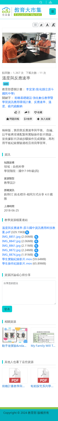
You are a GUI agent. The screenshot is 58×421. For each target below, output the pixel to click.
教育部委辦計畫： (13, 89)
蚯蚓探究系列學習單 (43, 386)
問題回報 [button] (14, 119)
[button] (38, 112)
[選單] (52, 11)
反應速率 (40, 102)
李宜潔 (31, 89)
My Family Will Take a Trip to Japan (43, 346)
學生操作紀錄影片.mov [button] (17, 263)
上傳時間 (9, 206)
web (6, 83)
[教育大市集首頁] (22, 11)
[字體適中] (47, 25)
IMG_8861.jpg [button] (11, 245)
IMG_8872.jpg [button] (11, 250)
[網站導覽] (51, 2)
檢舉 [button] (29, 119)
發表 (7, 309)
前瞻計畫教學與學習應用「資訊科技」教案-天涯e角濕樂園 (14, 386)
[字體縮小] (41, 25)
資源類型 (9, 178)
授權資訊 (9, 190)
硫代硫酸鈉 (15, 106)
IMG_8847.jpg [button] (11, 241)
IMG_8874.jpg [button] (11, 254)
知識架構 (9, 162)
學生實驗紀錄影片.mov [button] (17, 259)
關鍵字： (8, 98)
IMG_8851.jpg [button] (11, 236)
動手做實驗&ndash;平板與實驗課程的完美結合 (14, 346)
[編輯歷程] (35, 25)
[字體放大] (53, 25)
